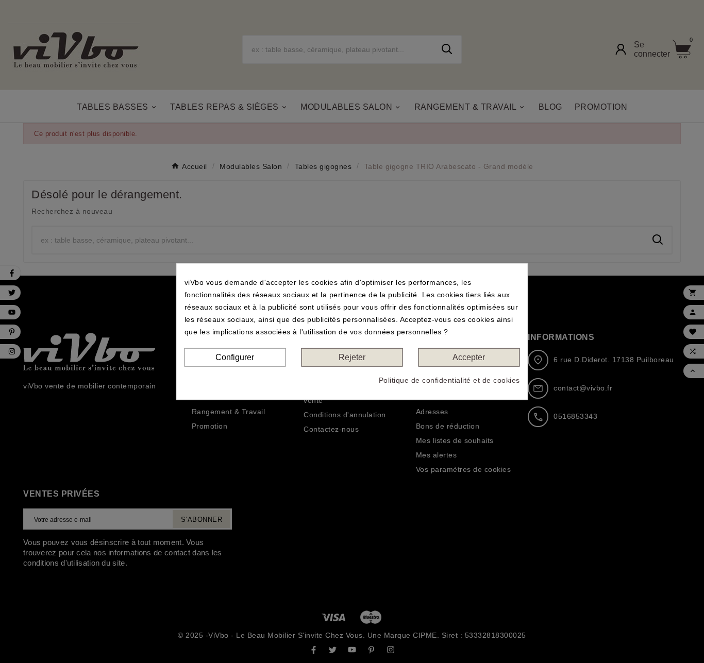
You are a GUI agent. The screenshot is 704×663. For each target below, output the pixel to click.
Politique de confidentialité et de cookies (449, 380)
